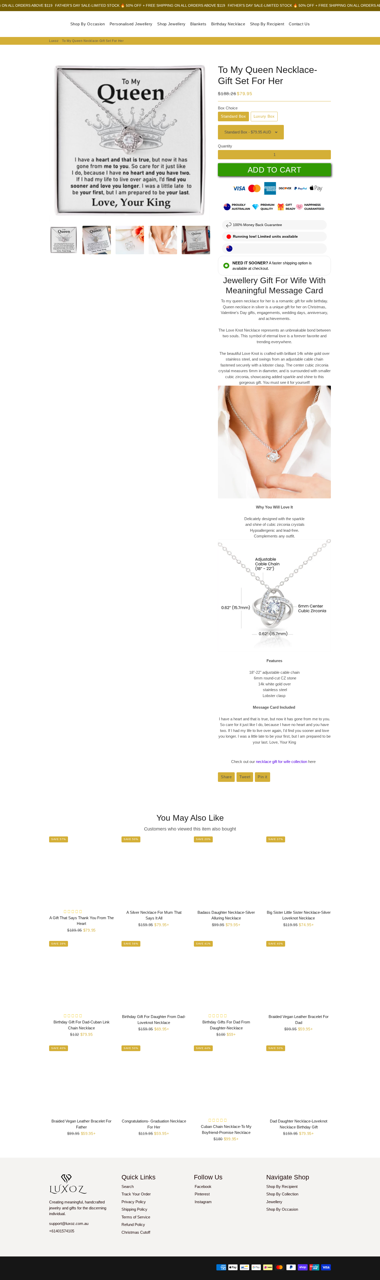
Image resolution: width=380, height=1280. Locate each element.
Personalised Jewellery (131, 24)
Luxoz (54, 41)
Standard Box (233, 116)
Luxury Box (264, 116)
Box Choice (228, 108)
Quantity (225, 146)
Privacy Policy (133, 1202)
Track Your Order (136, 1194)
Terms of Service (135, 1217)
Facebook (203, 1186)
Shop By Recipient (267, 24)
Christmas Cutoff (135, 1232)
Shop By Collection (282, 1194)
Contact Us (299, 24)
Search (127, 1186)
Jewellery (274, 1202)
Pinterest (202, 1194)
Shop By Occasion (87, 24)
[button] (73, 911)
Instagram (203, 1202)
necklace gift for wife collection (282, 761)
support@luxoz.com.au (68, 1223)
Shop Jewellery (171, 24)
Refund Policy (133, 1224)
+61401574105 (61, 1231)
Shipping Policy (134, 1209)
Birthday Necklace (228, 24)
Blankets (198, 24)
